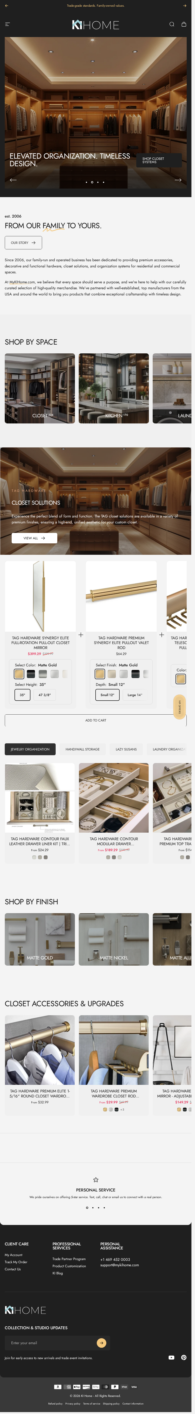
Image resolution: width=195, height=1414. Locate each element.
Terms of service (91, 1403)
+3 (122, 1109)
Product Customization (69, 1266)
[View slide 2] (93, 1208)
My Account (13, 1255)
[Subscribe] (101, 1343)
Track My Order (16, 1262)
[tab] (30, 749)
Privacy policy (72, 1403)
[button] (179, 707)
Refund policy (55, 1403)
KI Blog (58, 1273)
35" (22, 695)
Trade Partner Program (69, 1259)
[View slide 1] (87, 1208)
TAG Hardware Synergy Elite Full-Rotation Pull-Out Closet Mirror (40, 642)
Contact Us (13, 1269)
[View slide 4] (104, 1208)
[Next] (185, 5)
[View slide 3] (99, 1208)
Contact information (132, 1403)
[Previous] (6, 5)
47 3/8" (45, 695)
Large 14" (135, 695)
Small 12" (107, 695)
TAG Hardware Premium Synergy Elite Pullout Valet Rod (121, 642)
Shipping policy (111, 1403)
